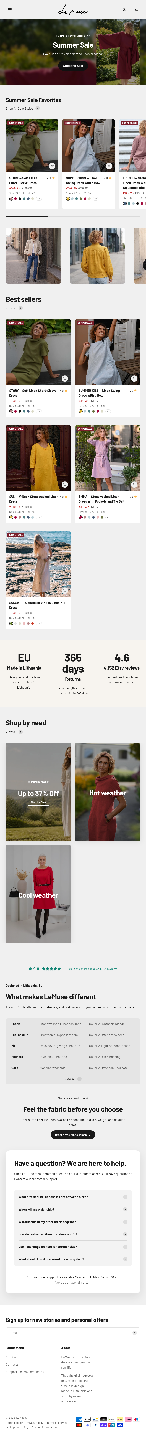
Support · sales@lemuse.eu (25, 1372)
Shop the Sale (73, 66)
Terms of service (57, 1422)
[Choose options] (52, 166)
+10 (39, 517)
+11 (95, 199)
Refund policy (14, 1422)
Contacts (12, 1364)
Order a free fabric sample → (73, 1134)
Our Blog (12, 1357)
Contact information (44, 1427)
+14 (39, 199)
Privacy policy (34, 1422)
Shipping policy (18, 1427)
